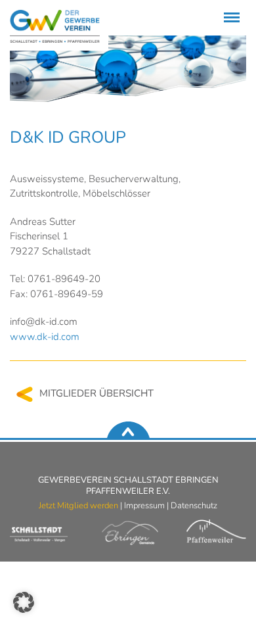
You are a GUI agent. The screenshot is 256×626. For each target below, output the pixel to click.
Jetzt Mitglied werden (78, 506)
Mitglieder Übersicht (96, 393)
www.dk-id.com (44, 336)
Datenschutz (194, 506)
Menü (229, 9)
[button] (23, 602)
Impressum (144, 506)
